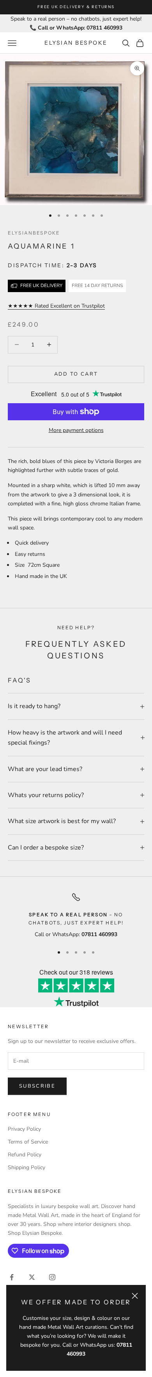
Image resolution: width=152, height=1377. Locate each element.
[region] (76, 915)
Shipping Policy (26, 1167)
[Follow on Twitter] (32, 1277)
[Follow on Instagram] (52, 1277)
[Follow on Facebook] (12, 1277)
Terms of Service (28, 1141)
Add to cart (76, 374)
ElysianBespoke (34, 233)
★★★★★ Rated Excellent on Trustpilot (56, 306)
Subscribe (37, 1086)
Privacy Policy (24, 1129)
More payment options (76, 430)
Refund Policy (24, 1154)
